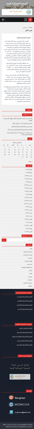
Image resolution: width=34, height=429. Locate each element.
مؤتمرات (30, 277)
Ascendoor (14, 427)
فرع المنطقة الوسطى (26, 267)
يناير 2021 (29, 213)
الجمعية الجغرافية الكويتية (24, 301)
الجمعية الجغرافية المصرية (24, 297)
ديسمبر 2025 (29, 185)
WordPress (29, 427)
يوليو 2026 (29, 169)
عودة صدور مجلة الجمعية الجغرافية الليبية (22, 126)
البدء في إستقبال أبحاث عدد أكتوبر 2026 (22, 123)
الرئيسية (30, 258)
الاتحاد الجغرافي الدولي (25, 328)
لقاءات (30, 273)
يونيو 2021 (29, 207)
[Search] (3, 19)
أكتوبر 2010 (29, 231)
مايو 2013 (29, 222)
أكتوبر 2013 (29, 219)
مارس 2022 (29, 200)
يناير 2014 (29, 216)
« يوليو (30, 161)
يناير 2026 (29, 182)
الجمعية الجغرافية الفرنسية (24, 345)
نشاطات (30, 286)
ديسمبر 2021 (29, 203)
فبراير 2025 (29, 188)
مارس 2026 (29, 175)
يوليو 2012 (29, 228)
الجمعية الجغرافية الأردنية (25, 309)
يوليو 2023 (29, 194)
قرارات (30, 270)
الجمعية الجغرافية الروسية (24, 341)
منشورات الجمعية (27, 283)
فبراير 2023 (29, 197)
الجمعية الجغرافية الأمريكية (24, 332)
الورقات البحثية (28, 261)
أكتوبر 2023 (29, 191)
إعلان (31, 249)
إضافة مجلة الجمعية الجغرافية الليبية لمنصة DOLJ (20, 129)
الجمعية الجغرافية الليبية (17, 3)
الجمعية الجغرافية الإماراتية (24, 305)
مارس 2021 (29, 210)
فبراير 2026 (29, 179)
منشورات (29, 280)
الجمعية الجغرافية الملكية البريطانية (22, 336)
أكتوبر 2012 (29, 225)
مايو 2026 (29, 172)
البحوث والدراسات (27, 255)
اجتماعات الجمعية (27, 252)
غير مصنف (29, 264)
